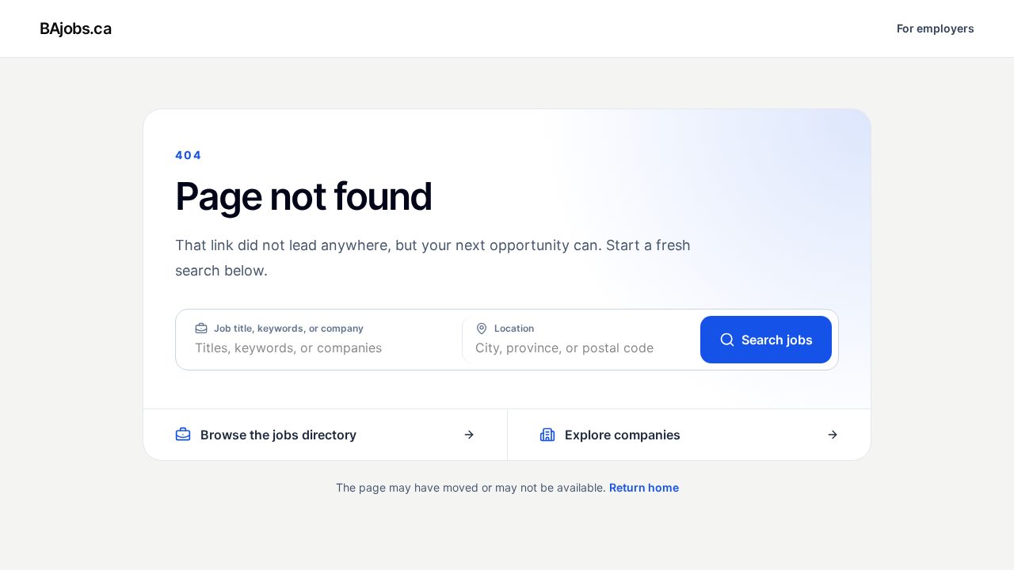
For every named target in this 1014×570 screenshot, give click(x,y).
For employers (935, 28)
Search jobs (777, 340)
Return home (644, 487)
